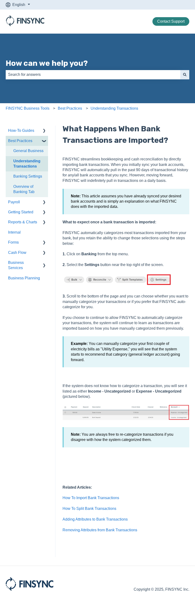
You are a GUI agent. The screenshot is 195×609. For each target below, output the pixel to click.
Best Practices (70, 108)
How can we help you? (47, 63)
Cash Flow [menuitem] (17, 253)
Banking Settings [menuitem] (27, 176)
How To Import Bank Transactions (91, 498)
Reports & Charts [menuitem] (22, 222)
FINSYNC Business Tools (27, 108)
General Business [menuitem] (28, 151)
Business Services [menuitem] (16, 265)
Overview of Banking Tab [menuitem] (23, 189)
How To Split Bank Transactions (89, 509)
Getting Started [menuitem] (20, 212)
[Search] (184, 74)
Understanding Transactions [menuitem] (26, 163)
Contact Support (171, 21)
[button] (44, 131)
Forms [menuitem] (13, 242)
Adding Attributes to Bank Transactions (95, 519)
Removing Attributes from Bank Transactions (100, 530)
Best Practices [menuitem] (20, 141)
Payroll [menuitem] (14, 202)
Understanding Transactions (114, 108)
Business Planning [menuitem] (24, 278)
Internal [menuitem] (14, 232)
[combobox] (93, 74)
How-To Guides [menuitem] (21, 130)
